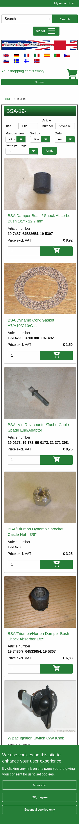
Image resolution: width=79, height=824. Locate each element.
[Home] (39, 45)
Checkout (39, 82)
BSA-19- (21, 99)
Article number (47, 123)
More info (39, 785)
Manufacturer (14, 133)
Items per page (16, 145)
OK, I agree (40, 797)
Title (8, 126)
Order (59, 133)
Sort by (35, 133)
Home (7, 99)
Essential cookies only (39, 809)
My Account (62, 3)
